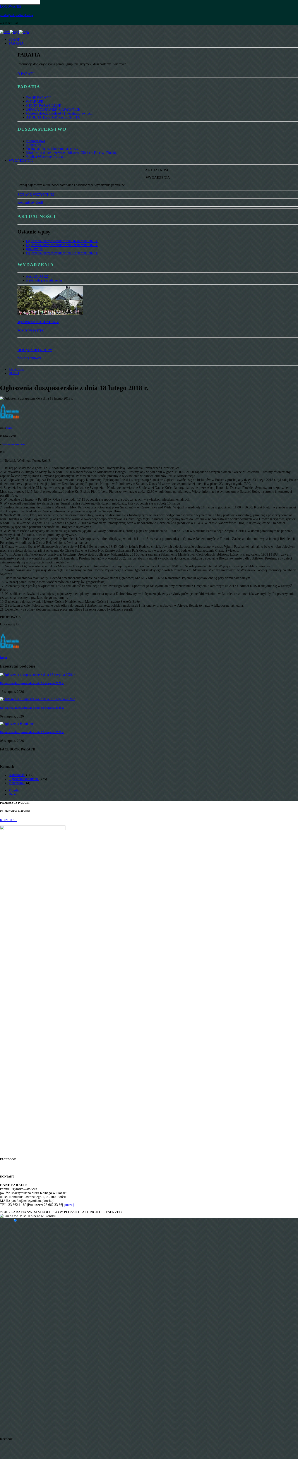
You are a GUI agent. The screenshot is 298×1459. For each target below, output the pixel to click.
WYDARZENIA (21, 160)
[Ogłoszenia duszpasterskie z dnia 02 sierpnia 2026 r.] (17, 724)
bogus (9, 427)
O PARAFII (25, 74)
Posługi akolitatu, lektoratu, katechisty (52, 149)
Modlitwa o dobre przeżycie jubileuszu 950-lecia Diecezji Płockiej (71, 152)
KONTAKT (8, 820)
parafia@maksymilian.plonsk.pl (16, 15)
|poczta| (69, 1205)
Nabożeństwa (35, 141)
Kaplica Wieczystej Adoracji (45, 156)
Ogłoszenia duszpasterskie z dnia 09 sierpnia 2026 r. (62, 245)
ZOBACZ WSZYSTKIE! (35, 194)
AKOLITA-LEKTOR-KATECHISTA (53, 117)
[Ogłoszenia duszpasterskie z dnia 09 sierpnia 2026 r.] (37, 699)
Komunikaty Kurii (30, 202)
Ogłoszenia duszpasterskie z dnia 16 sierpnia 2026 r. (62, 241)
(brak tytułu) (34, 249)
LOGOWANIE (10, 6)
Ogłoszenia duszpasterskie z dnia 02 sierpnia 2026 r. (62, 253)
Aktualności (17, 775)
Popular (14, 790)
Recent (13, 794)
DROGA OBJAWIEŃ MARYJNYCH (53, 109)
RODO (14, 373)
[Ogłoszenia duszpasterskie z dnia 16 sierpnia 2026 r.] (37, 674)
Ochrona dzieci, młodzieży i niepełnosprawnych (59, 113)
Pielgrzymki (17, 783)
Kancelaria (33, 145)
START (14, 39)
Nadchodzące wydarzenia (44, 280)
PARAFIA (16, 43)
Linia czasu (16, 369)
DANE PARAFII (38, 98)
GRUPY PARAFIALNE (43, 105)
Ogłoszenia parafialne (14, 444)
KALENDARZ (37, 276)
